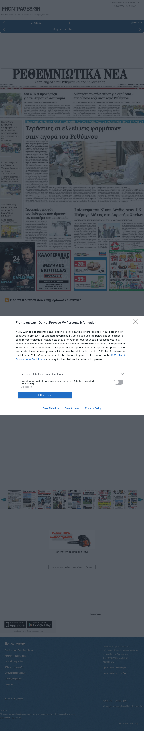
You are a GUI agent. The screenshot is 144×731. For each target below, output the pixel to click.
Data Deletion (51, 408)
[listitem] (72, 374)
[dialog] (72, 365)
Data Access (72, 408)
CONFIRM (45, 395)
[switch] (118, 382)
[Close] (136, 322)
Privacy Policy (93, 408)
